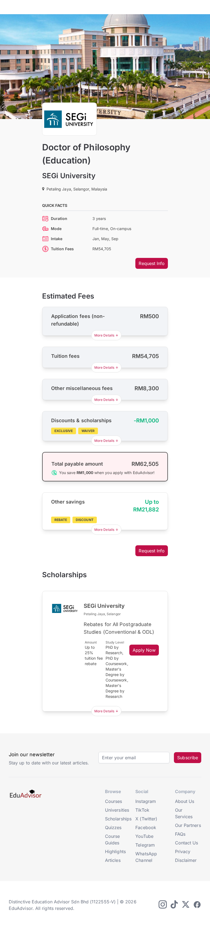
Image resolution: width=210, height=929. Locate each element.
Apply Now (144, 650)
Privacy (183, 851)
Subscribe (187, 757)
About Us (184, 801)
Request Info (152, 263)
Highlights (115, 851)
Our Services (184, 813)
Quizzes (113, 827)
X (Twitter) (146, 818)
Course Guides (112, 839)
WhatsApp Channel (146, 857)
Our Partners (188, 825)
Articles (113, 860)
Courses (113, 801)
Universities (117, 810)
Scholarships (118, 818)
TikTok (142, 810)
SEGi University (68, 175)
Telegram (145, 845)
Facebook (145, 827)
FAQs (180, 834)
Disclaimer (186, 860)
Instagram (145, 801)
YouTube (144, 836)
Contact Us (186, 842)
